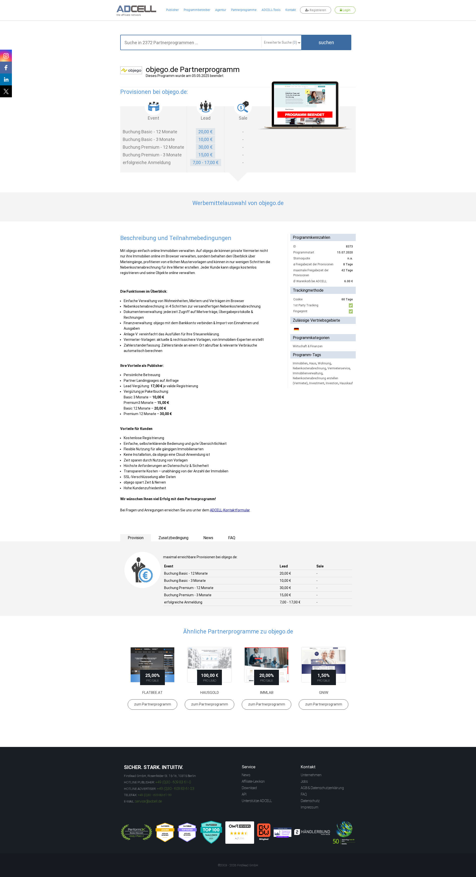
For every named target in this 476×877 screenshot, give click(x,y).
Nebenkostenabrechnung (309, 368)
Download (249, 788)
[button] (326, 42)
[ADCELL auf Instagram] (6, 56)
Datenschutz (310, 801)
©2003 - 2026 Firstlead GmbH (238, 865)
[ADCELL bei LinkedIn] (6, 79)
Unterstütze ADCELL (257, 801)
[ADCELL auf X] (6, 91)
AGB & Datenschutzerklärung (322, 788)
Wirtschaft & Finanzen (308, 346)
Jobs (304, 781)
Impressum (309, 807)
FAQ (304, 794)
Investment (316, 383)
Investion (332, 383)
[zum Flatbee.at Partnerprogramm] (152, 664)
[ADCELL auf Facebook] (6, 67)
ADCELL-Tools (271, 10)
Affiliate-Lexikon (253, 781)
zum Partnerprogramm (152, 704)
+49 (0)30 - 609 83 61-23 (175, 789)
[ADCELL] (239, 832)
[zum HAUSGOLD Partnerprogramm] (209, 664)
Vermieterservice (338, 368)
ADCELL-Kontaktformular (230, 510)
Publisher (172, 10)
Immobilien (300, 363)
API (244, 794)
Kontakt (290, 10)
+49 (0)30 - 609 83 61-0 (173, 782)
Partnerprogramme (244, 10)
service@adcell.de (148, 801)
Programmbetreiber (197, 10)
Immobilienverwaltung (308, 373)
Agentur (220, 10)
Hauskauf (346, 383)
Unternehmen (311, 775)
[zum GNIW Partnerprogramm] (323, 664)
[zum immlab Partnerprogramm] (266, 664)
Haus (312, 363)
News (246, 775)
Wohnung (324, 363)
